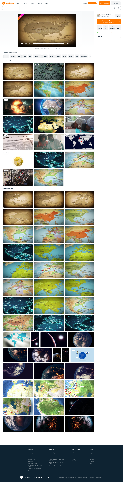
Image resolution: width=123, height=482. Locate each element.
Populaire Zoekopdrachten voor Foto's (56, 463)
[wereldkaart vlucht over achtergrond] (79, 89)
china (64, 56)
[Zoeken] (114, 8)
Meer (46, 3)
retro (19, 56)
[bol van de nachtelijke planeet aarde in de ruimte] (53, 339)
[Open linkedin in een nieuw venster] (39, 477)
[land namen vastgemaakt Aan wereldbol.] (18, 388)
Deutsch (92, 459)
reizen (13, 56)
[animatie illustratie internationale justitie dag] (18, 160)
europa (58, 56)
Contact (74, 455)
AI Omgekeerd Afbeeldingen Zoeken (35, 466)
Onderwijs (30, 461)
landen (51, 56)
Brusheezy (30, 453)
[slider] (48, 43)
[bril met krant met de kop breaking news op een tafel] (18, 142)
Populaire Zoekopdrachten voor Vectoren (56, 459)
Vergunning (52, 453)
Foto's (25, 3)
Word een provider (74, 459)
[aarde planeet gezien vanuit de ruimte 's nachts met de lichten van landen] (81, 339)
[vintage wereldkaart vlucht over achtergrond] (18, 71)
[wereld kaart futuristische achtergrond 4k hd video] (49, 71)
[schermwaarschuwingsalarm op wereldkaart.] (79, 142)
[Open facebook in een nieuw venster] (34, 477)
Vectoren (18, 3)
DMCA (50, 455)
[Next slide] (92, 56)
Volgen (118, 16)
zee (77, 56)
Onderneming (31, 459)
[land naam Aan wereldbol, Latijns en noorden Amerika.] (49, 406)
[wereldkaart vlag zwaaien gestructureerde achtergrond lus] (49, 89)
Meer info (100, 36)
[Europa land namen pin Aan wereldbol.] (79, 388)
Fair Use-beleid (99, 477)
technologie (84, 56)
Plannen (85, 3)
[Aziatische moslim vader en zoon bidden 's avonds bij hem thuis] (79, 124)
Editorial (40, 3)
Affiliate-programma (54, 457)
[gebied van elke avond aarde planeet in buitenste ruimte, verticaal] (35, 339)
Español (92, 455)
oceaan (71, 56)
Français (92, 461)
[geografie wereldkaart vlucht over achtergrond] (79, 160)
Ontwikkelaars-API (32, 463)
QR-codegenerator (32, 470)
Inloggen (116, 3)
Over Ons (74, 457)
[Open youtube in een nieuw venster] (48, 477)
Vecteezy (30, 455)
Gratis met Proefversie (109, 21)
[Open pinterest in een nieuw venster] (41, 477)
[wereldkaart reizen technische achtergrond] (18, 124)
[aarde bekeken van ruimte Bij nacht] (57, 355)
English (92, 453)
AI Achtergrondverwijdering (34, 468)
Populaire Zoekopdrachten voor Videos (56, 466)
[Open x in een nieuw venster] (46, 477)
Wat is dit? (110, 32)
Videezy (30, 457)
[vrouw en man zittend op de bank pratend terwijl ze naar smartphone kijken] (49, 142)
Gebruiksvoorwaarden (82, 477)
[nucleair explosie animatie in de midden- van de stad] (18, 107)
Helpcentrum (75, 453)
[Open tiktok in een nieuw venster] (43, 477)
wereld (6, 56)
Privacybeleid (91, 477)
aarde (45, 56)
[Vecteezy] (8, 3)
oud (25, 56)
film (30, 56)
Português (92, 457)
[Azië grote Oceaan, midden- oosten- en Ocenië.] (49, 388)
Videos (32, 3)
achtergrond (37, 56)
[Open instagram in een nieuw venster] (36, 477)
